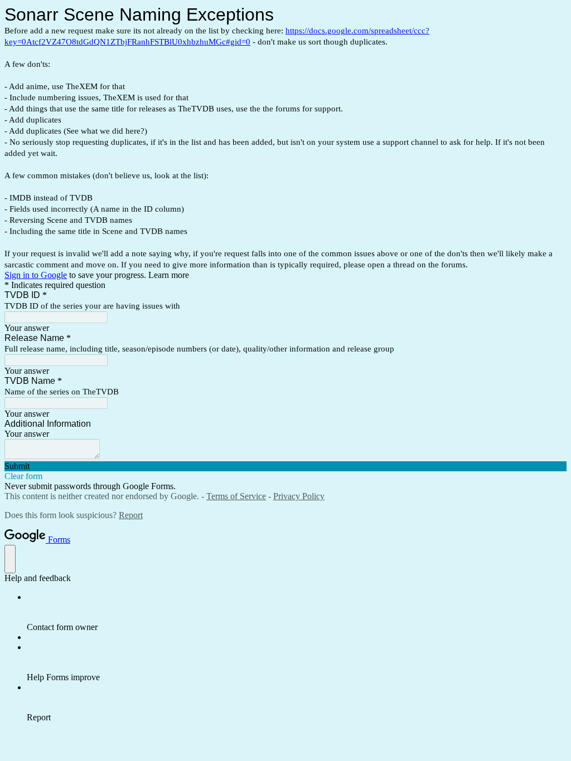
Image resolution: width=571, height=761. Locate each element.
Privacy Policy (299, 496)
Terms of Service (236, 496)
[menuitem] (297, 612)
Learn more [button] (168, 275)
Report (131, 515)
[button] (285, 466)
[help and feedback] (10, 559)
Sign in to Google (35, 275)
